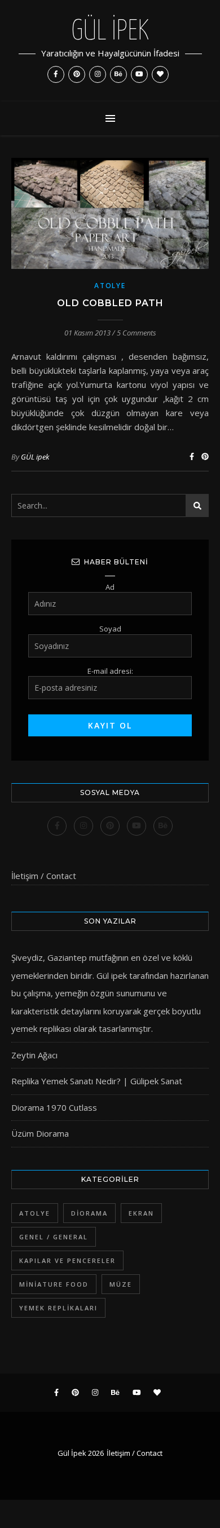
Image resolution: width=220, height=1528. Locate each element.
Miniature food (54, 1284)
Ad (110, 587)
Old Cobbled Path (110, 303)
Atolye (109, 285)
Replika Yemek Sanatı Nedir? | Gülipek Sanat (96, 1081)
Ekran (141, 1213)
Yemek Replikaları (58, 1308)
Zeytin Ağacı (34, 1055)
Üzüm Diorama (40, 1133)
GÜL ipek (35, 457)
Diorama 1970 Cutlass (54, 1107)
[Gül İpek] (110, 50)
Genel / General (53, 1237)
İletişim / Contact (43, 875)
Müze (120, 1284)
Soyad (110, 629)
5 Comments (136, 333)
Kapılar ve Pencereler (67, 1260)
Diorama (89, 1213)
